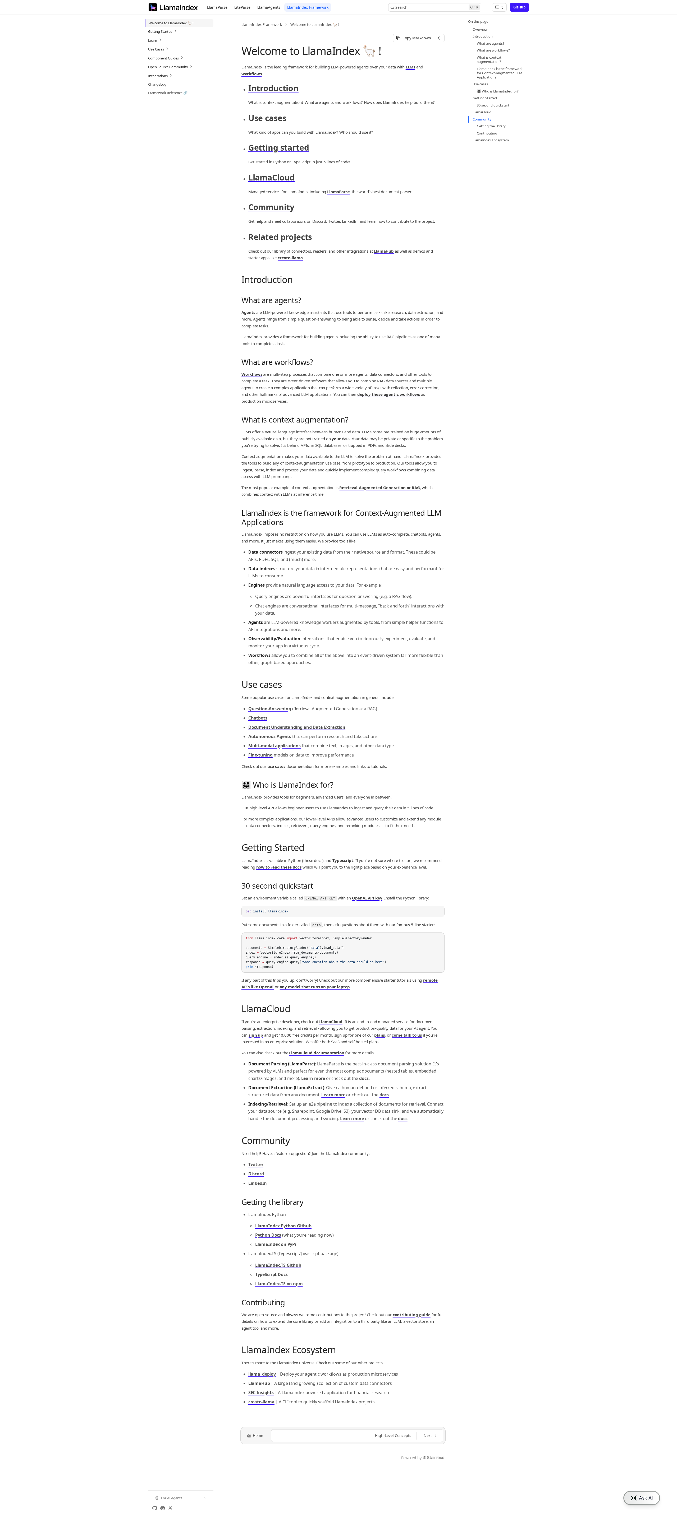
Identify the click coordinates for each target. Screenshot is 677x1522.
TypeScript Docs (271, 1274)
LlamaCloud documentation (316, 1052)
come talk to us (407, 1035)
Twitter (255, 1164)
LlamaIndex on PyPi (275, 1244)
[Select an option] (499, 7)
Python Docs (268, 1235)
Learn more (313, 1078)
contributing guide (412, 1314)
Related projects (280, 236)
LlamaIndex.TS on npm (279, 1284)
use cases (276, 766)
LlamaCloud (271, 177)
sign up (256, 1035)
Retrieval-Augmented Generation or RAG (379, 487)
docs (363, 1078)
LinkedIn (257, 1183)
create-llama (290, 257)
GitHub (519, 7)
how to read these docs (278, 867)
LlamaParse (338, 191)
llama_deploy (262, 1374)
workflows (251, 73)
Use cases (267, 118)
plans (379, 1035)
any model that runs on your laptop (315, 986)
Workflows (251, 374)
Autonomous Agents (269, 736)
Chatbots (257, 718)
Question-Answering (269, 709)
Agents (248, 312)
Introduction (273, 88)
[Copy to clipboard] (438, 920)
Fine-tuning (260, 755)
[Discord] (162, 1508)
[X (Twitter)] (170, 1508)
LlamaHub (384, 251)
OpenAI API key (367, 898)
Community (271, 207)
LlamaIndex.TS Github (278, 1265)
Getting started (278, 147)
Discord (256, 1174)
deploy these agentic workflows (388, 394)
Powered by (411, 1457)
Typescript (342, 860)
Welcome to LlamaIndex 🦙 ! (314, 24)
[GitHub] (154, 1508)
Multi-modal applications (274, 746)
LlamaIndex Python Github (283, 1226)
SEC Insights (261, 1392)
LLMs (410, 66)
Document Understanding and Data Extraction (296, 727)
